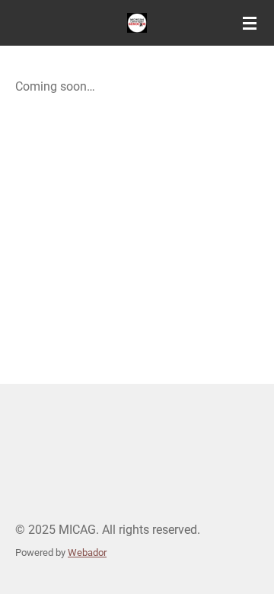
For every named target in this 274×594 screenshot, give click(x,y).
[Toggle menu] (249, 23)
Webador (87, 552)
